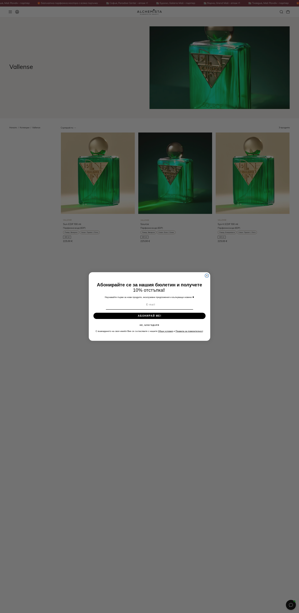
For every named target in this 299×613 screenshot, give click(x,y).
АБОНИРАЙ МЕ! (149, 315)
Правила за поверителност (189, 331)
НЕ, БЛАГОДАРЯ (149, 325)
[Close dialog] (207, 276)
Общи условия (165, 331)
